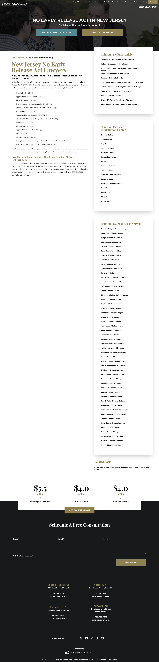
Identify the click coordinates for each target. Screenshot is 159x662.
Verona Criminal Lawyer (110, 427)
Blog (145, 2)
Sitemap (102, 659)
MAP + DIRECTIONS (58, 597)
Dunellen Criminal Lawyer (111, 273)
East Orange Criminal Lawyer (112, 286)
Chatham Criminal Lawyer (111, 255)
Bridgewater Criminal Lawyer (112, 238)
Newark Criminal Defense (111, 357)
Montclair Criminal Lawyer (111, 339)
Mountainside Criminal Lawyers (113, 352)
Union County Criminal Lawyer (113, 423)
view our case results (102, 32)
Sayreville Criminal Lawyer (111, 396)
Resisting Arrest (107, 179)
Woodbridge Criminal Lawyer (112, 445)
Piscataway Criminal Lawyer (112, 379)
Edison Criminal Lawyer (110, 291)
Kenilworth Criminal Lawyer (112, 313)
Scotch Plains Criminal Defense (113, 401)
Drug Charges (106, 139)
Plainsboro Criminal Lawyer (111, 388)
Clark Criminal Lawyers (110, 260)
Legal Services (79, 2)
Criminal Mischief (108, 166)
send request (131, 562)
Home (14, 58)
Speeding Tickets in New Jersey (113, 78)
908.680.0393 (101, 617)
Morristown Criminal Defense (112, 348)
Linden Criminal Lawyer (110, 317)
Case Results (109, 2)
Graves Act (105, 201)
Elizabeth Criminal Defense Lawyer (115, 295)
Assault (104, 197)
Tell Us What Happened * (23, 556)
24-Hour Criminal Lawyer (111, 96)
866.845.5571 (148, 7)
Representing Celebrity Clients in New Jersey (119, 104)
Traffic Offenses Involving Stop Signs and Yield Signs (122, 82)
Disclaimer (113, 659)
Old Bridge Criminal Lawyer (112, 370)
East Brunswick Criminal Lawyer (113, 282)
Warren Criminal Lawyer (110, 432)
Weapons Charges (108, 153)
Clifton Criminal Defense (110, 264)
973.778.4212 (101, 593)
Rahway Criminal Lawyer (110, 392)
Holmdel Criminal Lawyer (111, 308)
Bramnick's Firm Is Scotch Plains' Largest (117, 100)
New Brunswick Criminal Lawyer (113, 361)
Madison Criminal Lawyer (111, 321)
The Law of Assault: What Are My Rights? (117, 59)
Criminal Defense (108, 135)
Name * (16, 539)
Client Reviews (95, 2)
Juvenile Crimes (107, 148)
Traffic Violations (107, 170)
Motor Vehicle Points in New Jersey (115, 73)
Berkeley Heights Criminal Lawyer (114, 229)
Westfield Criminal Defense (112, 441)
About (67, 2)
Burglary (104, 161)
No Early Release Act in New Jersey (115, 64)
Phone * (107, 539)
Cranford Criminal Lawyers (111, 269)
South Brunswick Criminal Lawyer (114, 410)
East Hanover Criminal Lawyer (112, 277)
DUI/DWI (104, 144)
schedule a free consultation (56, 32)
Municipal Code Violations (111, 175)
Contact (153, 2)
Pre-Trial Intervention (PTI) (111, 183)
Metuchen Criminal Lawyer (111, 330)
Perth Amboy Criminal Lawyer (112, 374)
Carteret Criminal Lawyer (111, 246)
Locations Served (124, 2)
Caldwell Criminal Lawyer (111, 242)
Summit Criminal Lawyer (110, 419)
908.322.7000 (58, 593)
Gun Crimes (105, 188)
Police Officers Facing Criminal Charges (116, 91)
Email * (61, 539)
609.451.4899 (58, 616)
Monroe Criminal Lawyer (110, 335)
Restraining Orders (108, 157)
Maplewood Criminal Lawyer (112, 326)
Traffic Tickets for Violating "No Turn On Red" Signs (121, 87)
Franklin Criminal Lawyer (110, 304)
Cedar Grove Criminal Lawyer (112, 251)
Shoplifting (105, 192)
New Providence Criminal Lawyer (114, 366)
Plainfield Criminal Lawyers (111, 383)
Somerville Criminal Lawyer (112, 405)
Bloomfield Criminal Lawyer (112, 233)
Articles (137, 2)
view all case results (79, 510)
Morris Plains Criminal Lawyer (112, 344)
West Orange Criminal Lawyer (113, 436)
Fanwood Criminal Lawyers (111, 299)
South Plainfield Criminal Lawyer (114, 414)
